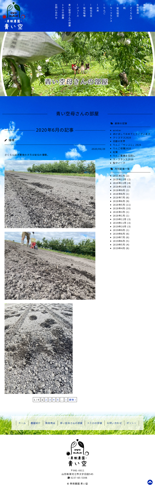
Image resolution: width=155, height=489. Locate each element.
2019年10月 (120, 226)
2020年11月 (120, 182)
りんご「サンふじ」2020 (127, 144)
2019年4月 (119, 248)
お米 (97, 9)
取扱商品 (137, 9)
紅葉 (115, 152)
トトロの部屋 (62, 11)
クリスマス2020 (122, 137)
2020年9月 (119, 190)
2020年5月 (119, 204)
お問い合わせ (56, 11)
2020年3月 (119, 211)
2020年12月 (120, 179)
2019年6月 (119, 240)
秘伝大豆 (91, 12)
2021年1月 (119, 175)
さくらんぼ (131, 13)
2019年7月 (119, 237)
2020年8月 (119, 193)
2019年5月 (119, 244)
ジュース (77, 12)
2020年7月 (119, 197)
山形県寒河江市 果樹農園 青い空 (13, 15)
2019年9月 (119, 230)
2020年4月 (119, 208)
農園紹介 (144, 9)
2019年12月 (120, 219)
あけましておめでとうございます (131, 133)
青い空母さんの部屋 (69, 15)
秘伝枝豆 (117, 12)
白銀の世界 (119, 141)
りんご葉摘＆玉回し (124, 155)
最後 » (72, 399)
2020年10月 (120, 186)
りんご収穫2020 (122, 148)
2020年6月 (119, 201)
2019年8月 (119, 233)
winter (117, 130)
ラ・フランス (111, 14)
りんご (104, 10)
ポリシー (132, 423)
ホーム (151, 7)
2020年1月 (119, 215)
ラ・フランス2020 (123, 159)
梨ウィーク (119, 162)
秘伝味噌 (84, 12)
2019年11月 (120, 222)
